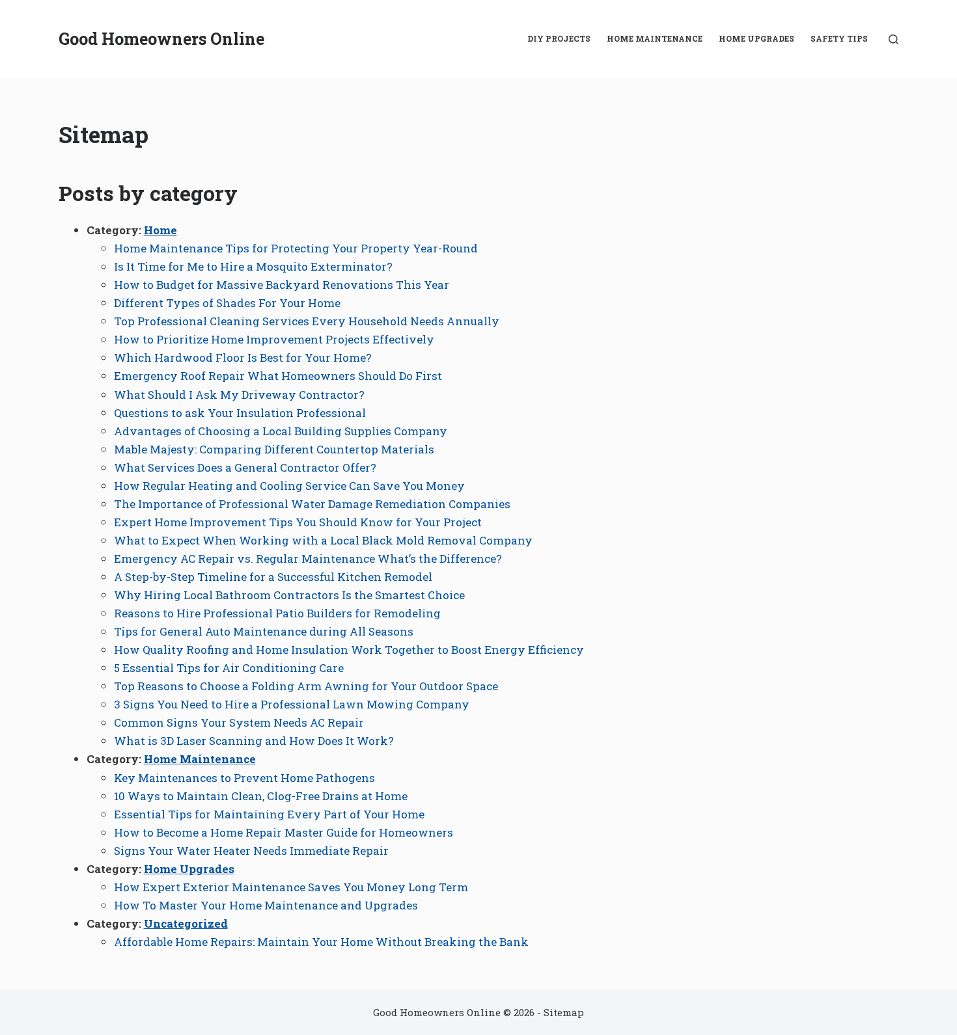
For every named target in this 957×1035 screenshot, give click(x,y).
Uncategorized (186, 923)
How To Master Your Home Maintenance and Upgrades (266, 905)
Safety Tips (839, 38)
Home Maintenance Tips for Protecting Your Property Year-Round (296, 248)
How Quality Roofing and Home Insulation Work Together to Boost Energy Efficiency (349, 649)
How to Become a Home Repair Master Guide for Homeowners (283, 832)
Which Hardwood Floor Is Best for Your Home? (243, 357)
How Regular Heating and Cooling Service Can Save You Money (289, 485)
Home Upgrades (756, 38)
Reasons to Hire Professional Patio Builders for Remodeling (277, 613)
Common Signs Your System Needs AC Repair (239, 722)
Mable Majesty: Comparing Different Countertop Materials (274, 449)
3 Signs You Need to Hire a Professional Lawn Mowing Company (291, 704)
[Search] (893, 39)
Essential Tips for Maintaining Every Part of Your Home (269, 814)
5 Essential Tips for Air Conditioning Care (229, 667)
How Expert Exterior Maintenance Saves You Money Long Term (291, 887)
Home (160, 229)
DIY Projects (558, 38)
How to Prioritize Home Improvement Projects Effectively (274, 339)
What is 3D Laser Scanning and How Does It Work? (254, 740)
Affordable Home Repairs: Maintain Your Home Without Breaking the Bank (321, 941)
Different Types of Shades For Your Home (227, 302)
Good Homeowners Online (161, 38)
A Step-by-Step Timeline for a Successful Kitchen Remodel (273, 576)
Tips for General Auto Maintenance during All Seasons (263, 631)
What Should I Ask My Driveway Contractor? (239, 394)
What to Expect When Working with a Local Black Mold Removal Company (323, 540)
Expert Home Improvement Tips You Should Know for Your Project (298, 522)
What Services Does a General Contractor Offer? (245, 467)
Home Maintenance (654, 38)
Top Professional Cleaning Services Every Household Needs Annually (306, 321)
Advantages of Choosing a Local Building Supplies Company (280, 430)
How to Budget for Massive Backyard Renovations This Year (281, 284)
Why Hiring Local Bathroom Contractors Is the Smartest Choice (289, 594)
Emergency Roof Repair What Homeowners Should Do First (278, 375)
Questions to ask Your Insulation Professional (240, 412)
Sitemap (564, 1012)
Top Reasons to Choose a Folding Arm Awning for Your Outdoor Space (306, 686)
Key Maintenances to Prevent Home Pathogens (244, 777)
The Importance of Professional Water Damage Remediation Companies (312, 503)
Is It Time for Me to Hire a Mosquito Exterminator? (253, 266)
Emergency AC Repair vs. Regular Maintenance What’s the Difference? (308, 558)
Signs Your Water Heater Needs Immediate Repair (251, 850)
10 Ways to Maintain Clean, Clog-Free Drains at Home (261, 795)
